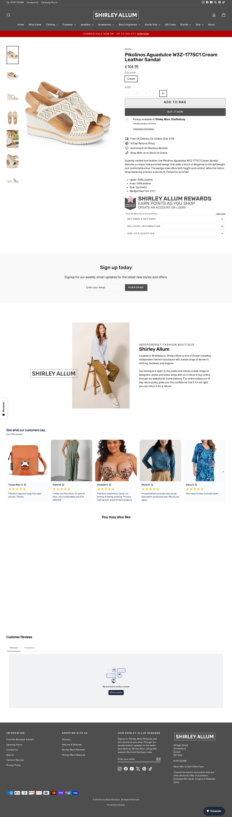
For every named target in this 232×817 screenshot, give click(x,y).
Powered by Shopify (116, 805)
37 (128, 93)
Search (10, 755)
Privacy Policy (13, 765)
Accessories (105, 24)
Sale (198, 24)
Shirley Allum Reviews (73, 749)
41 (163, 93)
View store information (143, 129)
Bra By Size (151, 24)
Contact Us (32, 2)
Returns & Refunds (141, 219)
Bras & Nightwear (128, 24)
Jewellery (85, 24)
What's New (35, 24)
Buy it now (175, 112)
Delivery (66, 739)
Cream (131, 78)
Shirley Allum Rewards (73, 755)
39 (146, 93)
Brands (184, 24)
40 (154, 93)
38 (137, 93)
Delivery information (144, 226)
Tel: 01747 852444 (15, 2)
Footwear (68, 24)
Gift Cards (170, 24)
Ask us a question (141, 233)
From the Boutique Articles (20, 739)
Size (128, 87)
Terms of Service (15, 760)
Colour (130, 73)
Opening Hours (49, 2)
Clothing (51, 24)
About (211, 24)
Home (21, 24)
